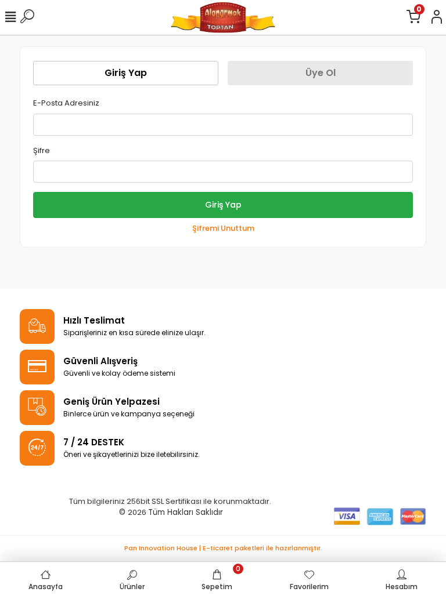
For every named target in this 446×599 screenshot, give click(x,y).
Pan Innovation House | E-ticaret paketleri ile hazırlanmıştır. (223, 548)
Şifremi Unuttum (223, 228)
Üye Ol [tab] (320, 72)
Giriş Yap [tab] (126, 72)
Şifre (41, 150)
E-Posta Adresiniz (66, 102)
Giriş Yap (223, 204)
